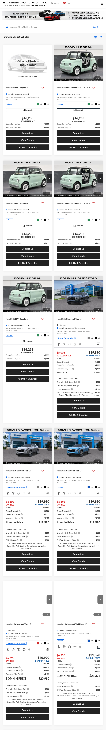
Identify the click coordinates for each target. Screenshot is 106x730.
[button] (100, 63)
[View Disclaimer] (80, 344)
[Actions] (47, 87)
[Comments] (98, 344)
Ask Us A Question (27, 147)
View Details (27, 140)
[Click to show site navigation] (102, 4)
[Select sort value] (100, 37)
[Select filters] (95, 37)
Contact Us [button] (27, 133)
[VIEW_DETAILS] (27, 63)
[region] (27, 126)
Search (95, 27)
